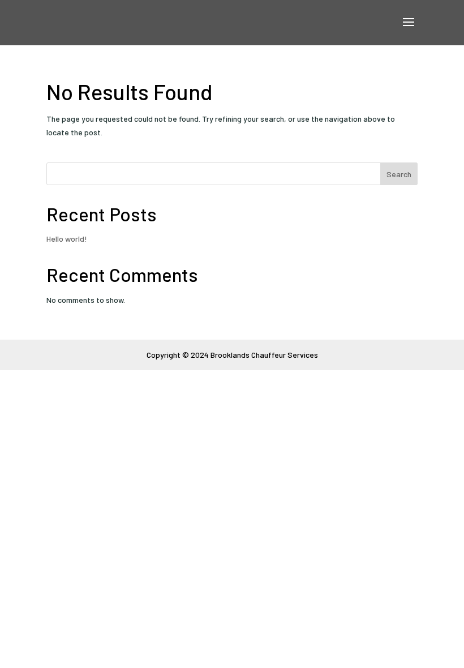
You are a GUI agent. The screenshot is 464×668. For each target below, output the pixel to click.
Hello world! (66, 238)
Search (398, 174)
